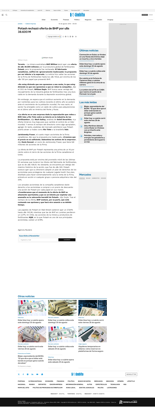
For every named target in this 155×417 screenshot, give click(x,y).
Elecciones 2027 (75, 10)
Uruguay (110, 20)
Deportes (42, 384)
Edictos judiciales (86, 388)
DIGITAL (58, 394)
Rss (125, 384)
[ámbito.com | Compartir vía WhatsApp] (63, 36)
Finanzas (66, 20)
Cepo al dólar (57, 10)
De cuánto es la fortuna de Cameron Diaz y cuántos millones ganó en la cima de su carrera (92, 81)
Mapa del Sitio (23, 388)
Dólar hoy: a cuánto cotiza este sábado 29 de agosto (61, 347)
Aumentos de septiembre (27, 10)
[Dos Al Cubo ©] (128, 402)
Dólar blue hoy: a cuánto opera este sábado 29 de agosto (61, 360)
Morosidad (86, 10)
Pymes (66, 10)
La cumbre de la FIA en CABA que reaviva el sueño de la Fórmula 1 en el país (91, 92)
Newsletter (151, 19)
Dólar (44, 20)
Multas (100, 388)
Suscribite (67, 239)
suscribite (144, 14)
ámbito (20, 23)
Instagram (27, 374)
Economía (54, 20)
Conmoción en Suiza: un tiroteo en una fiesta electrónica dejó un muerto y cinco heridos (92, 56)
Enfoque (15, 10)
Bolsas (88, 178)
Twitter (19, 374)
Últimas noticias (35, 381)
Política (76, 20)
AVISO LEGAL (71, 388)
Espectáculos (101, 384)
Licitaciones (112, 388)
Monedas (82, 178)
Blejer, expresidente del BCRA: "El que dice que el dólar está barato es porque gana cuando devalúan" (95, 110)
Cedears (103, 178)
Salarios (48, 10)
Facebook (23, 374)
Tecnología (115, 384)
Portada (21, 381)
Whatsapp (42, 374)
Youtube (37, 374)
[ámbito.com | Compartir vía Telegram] (72, 36)
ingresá (151, 14)
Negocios (88, 20)
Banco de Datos (84, 381)
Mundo (32, 384)
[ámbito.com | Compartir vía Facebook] (65, 36)
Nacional (21, 384)
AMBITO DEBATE (94, 394)
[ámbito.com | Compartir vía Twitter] (68, 36)
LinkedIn (32, 374)
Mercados (98, 381)
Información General (74, 384)
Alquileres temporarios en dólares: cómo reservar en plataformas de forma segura (90, 348)
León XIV (40, 10)
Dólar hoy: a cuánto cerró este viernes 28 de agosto (94, 120)
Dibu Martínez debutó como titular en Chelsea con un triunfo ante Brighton (94, 129)
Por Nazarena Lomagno (24, 366)
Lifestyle (131, 381)
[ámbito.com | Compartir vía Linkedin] (70, 36)
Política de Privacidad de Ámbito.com (47, 388)
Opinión (99, 20)
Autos (89, 384)
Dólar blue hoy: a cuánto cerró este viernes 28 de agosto (91, 321)
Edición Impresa (56, 384)
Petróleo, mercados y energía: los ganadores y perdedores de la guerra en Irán (94, 138)
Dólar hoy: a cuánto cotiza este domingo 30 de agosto (92, 72)
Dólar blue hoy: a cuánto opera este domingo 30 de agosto (92, 65)
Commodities (95, 178)
